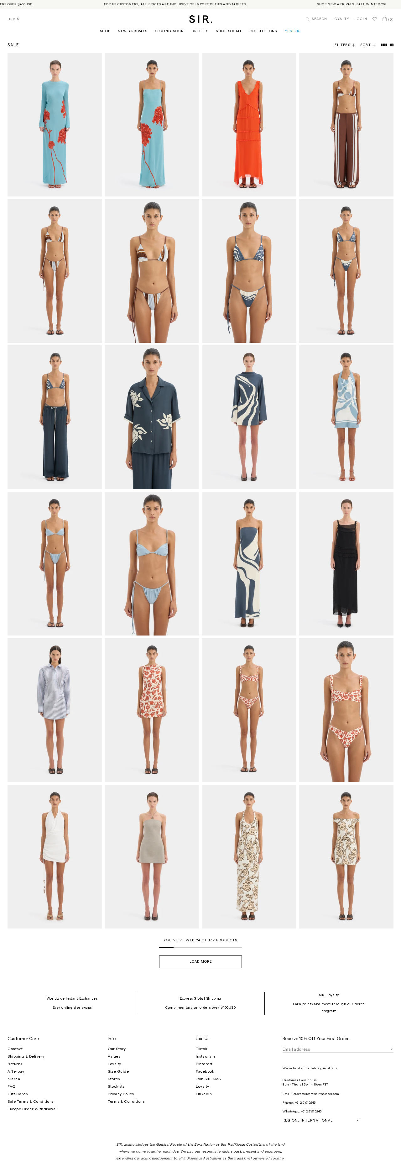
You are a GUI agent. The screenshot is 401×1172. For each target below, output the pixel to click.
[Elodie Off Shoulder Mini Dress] (346, 857)
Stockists (116, 1086)
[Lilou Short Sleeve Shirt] (152, 417)
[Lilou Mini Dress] (249, 417)
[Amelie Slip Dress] (152, 124)
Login (361, 19)
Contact (15, 1049)
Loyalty (341, 19)
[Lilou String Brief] (346, 271)
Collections (263, 31)
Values (114, 1056)
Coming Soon (169, 31)
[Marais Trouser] (346, 124)
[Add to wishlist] (94, 60)
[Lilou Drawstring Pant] (55, 417)
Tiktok (201, 1049)
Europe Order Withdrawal (32, 1109)
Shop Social (229, 31)
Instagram (205, 1056)
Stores (114, 1079)
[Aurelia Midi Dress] (346, 564)
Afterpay (16, 1071)
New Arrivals (132, 31)
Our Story (117, 1049)
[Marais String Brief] (55, 271)
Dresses (199, 31)
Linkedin (204, 1094)
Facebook (205, 1071)
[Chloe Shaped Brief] (249, 710)
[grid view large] (384, 45)
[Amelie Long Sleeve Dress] (55, 124)
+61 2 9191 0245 (305, 1102)
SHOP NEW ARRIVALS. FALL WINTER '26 (339, 4)
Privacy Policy (121, 1094)
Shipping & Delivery (26, 1056)
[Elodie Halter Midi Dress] (249, 857)
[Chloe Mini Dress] (152, 710)
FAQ (11, 1086)
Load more (201, 961)
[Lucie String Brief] (55, 564)
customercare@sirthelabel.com (316, 1094)
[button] (370, 45)
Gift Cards (18, 1094)
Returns (15, 1064)
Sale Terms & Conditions (31, 1101)
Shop (105, 31)
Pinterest (204, 1064)
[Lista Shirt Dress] (55, 710)
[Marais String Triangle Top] (152, 271)
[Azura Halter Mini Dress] (55, 857)
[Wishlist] (374, 19)
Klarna (14, 1079)
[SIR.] (200, 19)
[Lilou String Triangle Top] (249, 271)
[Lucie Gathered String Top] (152, 564)
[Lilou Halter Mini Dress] (346, 417)
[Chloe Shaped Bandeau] (346, 710)
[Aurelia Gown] (249, 124)
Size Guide (118, 1071)
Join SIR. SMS (208, 1079)
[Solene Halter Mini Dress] (152, 857)
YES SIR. (293, 31)
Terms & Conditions (126, 1101)
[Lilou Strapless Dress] (249, 564)
